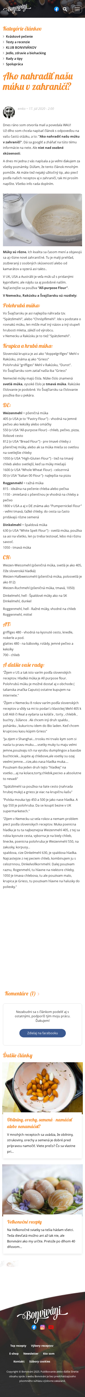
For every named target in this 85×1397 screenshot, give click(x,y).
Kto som (49, 1353)
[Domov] (17, 9)
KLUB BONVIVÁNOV (21, 47)
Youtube (51, 1327)
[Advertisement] (42, 941)
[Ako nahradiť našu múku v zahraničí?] (42, 220)
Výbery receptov (42, 1346)
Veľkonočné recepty (24, 1222)
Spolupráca (14, 64)
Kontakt (19, 1361)
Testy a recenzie (18, 42)
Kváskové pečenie (19, 36)
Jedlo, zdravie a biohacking (26, 53)
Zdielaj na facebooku (42, 1033)
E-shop (14, 1353)
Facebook (56, 9)
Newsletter (30, 1353)
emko (22, 108)
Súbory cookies (39, 1361)
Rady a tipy (14, 58)
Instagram (42, 1327)
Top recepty (18, 1346)
